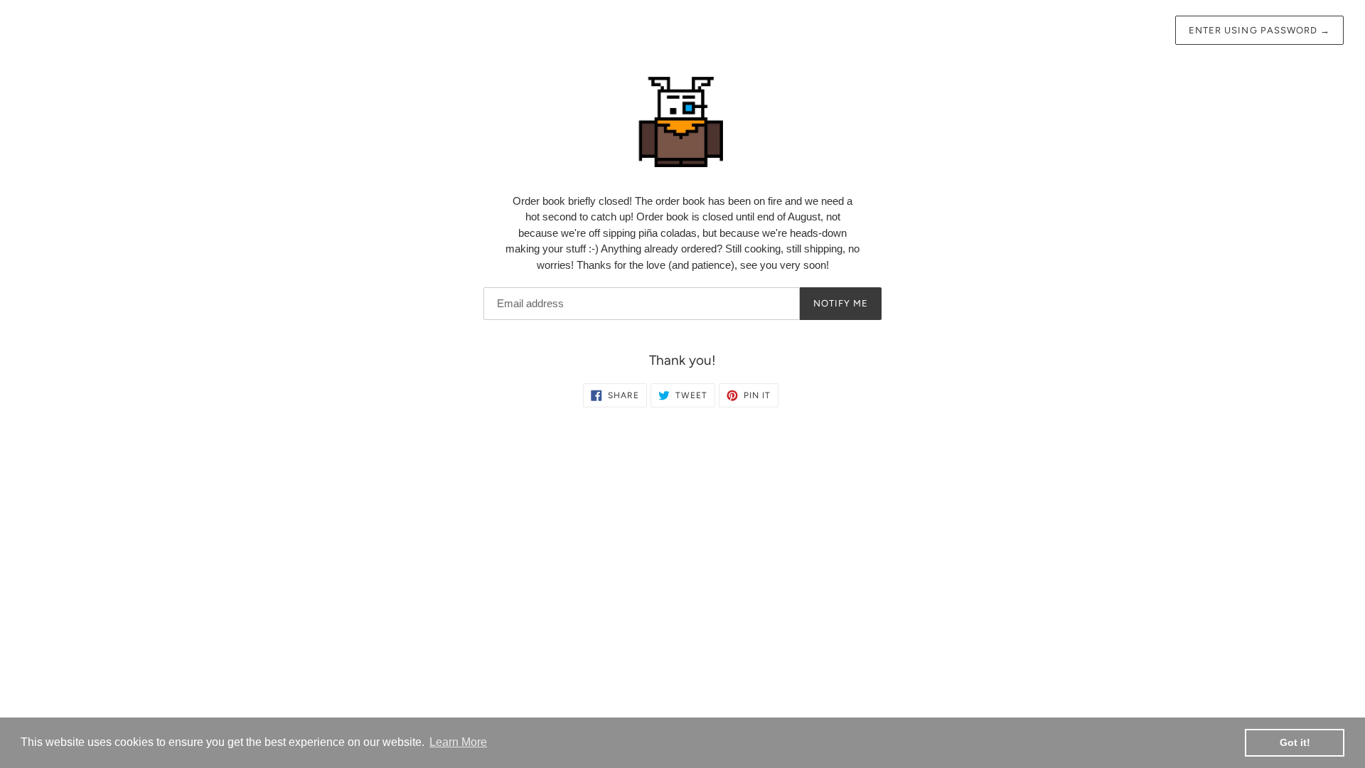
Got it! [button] (1295, 742)
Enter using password (1259, 30)
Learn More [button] (458, 742)
